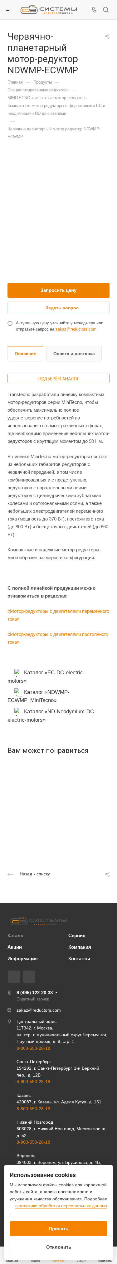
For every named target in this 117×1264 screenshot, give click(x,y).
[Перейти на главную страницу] (38, 921)
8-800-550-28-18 (33, 1048)
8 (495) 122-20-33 (35, 992)
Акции (14, 947)
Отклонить (58, 1247)
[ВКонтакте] (14, 977)
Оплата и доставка (74, 353)
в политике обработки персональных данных (61, 1205)
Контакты (79, 958)
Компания (79, 947)
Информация (22, 958)
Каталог (16, 935)
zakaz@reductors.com (76, 329)
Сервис (76, 935)
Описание (25, 353)
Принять (58, 1228)
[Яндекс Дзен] (29, 977)
